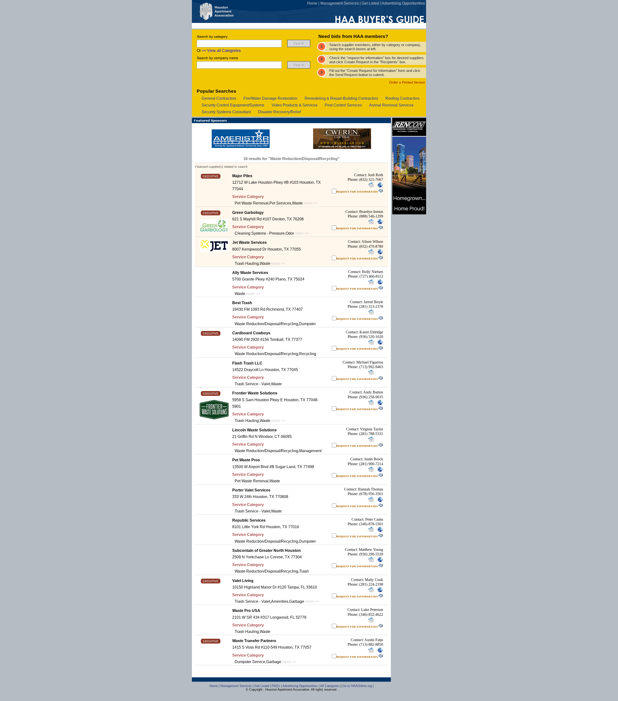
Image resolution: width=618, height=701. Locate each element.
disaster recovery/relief (279, 112)
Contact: (361, 175)
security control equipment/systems (233, 105)
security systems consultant (226, 112)
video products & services (294, 105)
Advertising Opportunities (403, 3)
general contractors (219, 98)
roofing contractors (402, 98)
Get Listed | (263, 686)
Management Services (339, 3)
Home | (215, 686)
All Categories (330, 686)
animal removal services (391, 105)
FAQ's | (277, 686)
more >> (311, 203)
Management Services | (237, 686)
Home (312, 3)
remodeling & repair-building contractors (341, 98)
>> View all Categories (221, 51)
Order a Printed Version (407, 82)
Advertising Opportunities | (301, 686)
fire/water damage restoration (270, 98)
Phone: (353, 179)
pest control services (343, 105)
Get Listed (370, 3)
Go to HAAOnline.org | (357, 686)
